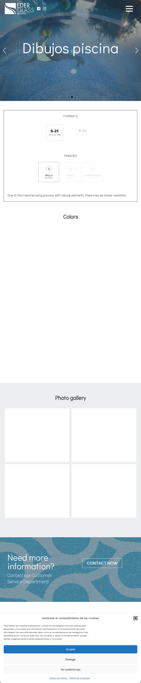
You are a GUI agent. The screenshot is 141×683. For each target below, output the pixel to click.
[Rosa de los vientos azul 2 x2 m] (97, 283)
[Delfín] (37, 432)
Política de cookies (58, 678)
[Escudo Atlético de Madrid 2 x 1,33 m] (44, 333)
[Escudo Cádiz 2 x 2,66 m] (97, 333)
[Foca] (103, 432)
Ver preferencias (70, 669)
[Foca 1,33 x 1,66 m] (17, 236)
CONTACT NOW (102, 563)
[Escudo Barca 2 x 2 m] (124, 283)
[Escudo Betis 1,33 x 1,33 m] (70, 333)
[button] (135, 618)
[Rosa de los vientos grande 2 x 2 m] (70, 283)
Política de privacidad (79, 678)
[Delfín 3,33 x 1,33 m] (70, 236)
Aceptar (70, 649)
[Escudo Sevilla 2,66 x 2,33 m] (124, 333)
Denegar (70, 659)
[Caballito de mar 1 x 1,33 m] (44, 236)
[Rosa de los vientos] (103, 488)
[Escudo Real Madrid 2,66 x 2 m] (17, 333)
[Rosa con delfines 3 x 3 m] (17, 283)
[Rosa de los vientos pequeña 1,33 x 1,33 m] (44, 283)
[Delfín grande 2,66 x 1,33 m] (97, 236)
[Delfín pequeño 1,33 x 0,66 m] (124, 236)
